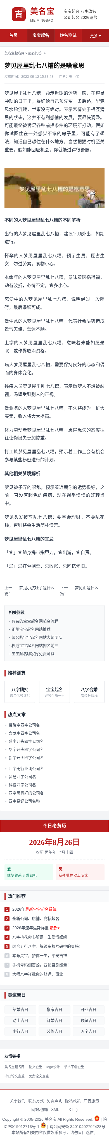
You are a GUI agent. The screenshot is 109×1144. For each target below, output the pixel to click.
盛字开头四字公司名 (24, 741)
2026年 (34, 909)
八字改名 (88, 11)
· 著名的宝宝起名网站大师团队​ (35, 637)
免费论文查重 (39, 1076)
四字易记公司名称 (22, 801)
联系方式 (36, 1101)
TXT (70, 1109)
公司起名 (71, 17)
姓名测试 (68, 35)
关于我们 (17, 1101)
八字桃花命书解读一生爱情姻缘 (39, 937)
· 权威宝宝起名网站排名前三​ (33, 645)
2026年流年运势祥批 (36, 928)
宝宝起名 (71, 11)
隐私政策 (73, 1101)
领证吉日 (88, 1020)
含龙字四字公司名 (22, 733)
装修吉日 (54, 1031)
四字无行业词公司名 (24, 768)
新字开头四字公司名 (24, 757)
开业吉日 (88, 1009)
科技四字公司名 (20, 785)
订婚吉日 (54, 1020)
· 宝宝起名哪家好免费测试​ (31, 653)
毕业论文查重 (14, 1076)
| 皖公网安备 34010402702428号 (76, 1126)
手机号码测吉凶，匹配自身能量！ (41, 965)
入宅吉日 (88, 1031)
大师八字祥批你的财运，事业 (37, 974)
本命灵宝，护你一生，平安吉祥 (39, 955)
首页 (13, 35)
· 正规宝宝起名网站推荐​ (30, 629)
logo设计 (53, 1067)
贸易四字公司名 (20, 776)
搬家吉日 (54, 1009)
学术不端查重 (74, 1067)
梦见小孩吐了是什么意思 (39, 587)
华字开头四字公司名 (24, 749)
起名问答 (35, 53)
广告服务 (91, 1101)
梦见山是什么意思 (90, 587)
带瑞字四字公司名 (22, 725)
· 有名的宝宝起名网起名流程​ (33, 621)
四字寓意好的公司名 (24, 793)
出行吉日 (20, 1031)
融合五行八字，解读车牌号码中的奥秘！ (47, 946)
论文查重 (35, 1067)
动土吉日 (20, 1020)
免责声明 (54, 1101)
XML (55, 1109)
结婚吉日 (20, 1009)
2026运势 (88, 17)
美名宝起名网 (14, 53)
